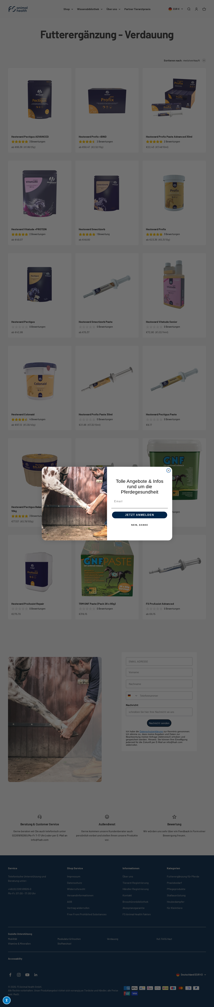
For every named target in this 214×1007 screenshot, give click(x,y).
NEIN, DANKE (139, 525)
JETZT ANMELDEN (139, 514)
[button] (7, 1000)
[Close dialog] (169, 470)
